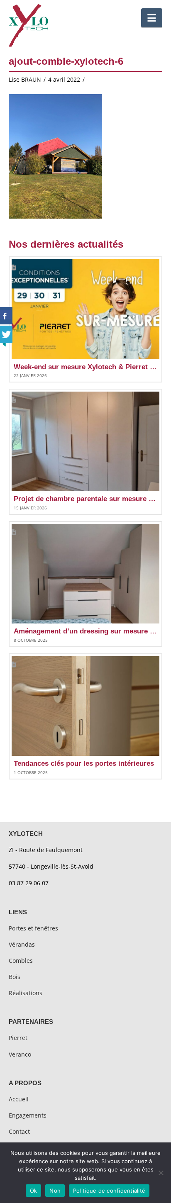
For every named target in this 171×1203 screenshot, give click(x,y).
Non (55, 1190)
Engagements (27, 1115)
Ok (33, 1190)
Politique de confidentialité (109, 1190)
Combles (21, 960)
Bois (14, 977)
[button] (151, 17)
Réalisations (25, 993)
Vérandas (22, 944)
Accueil (19, 1099)
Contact (19, 1131)
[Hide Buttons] (4, 343)
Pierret (18, 1038)
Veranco (20, 1054)
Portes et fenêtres (33, 928)
